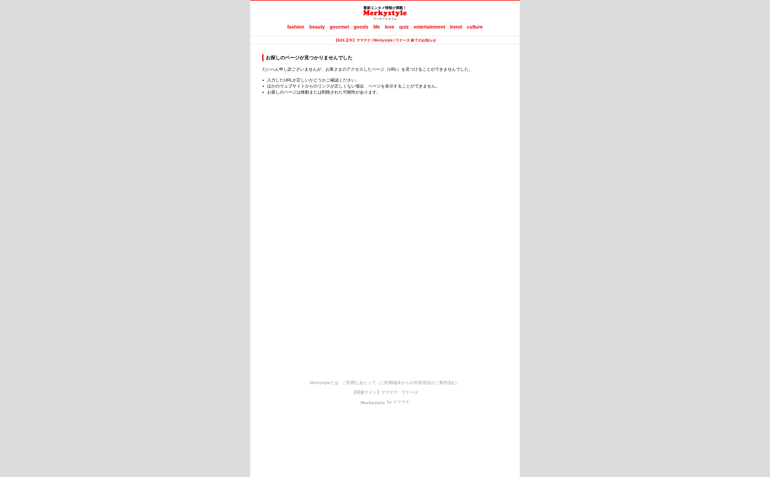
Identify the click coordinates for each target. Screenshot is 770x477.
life (376, 26)
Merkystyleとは (324, 382)
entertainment (429, 26)
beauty (317, 26)
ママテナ (389, 392)
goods (361, 26)
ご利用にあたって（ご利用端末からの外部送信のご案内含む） (401, 382)
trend (456, 26)
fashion (295, 26)
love (389, 26)
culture (475, 26)
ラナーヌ (410, 392)
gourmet (339, 26)
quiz (404, 26)
